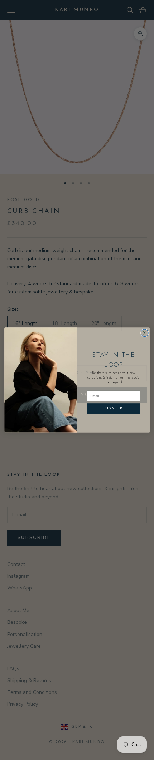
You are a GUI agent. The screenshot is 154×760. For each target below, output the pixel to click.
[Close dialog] (144, 333)
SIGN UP (113, 408)
